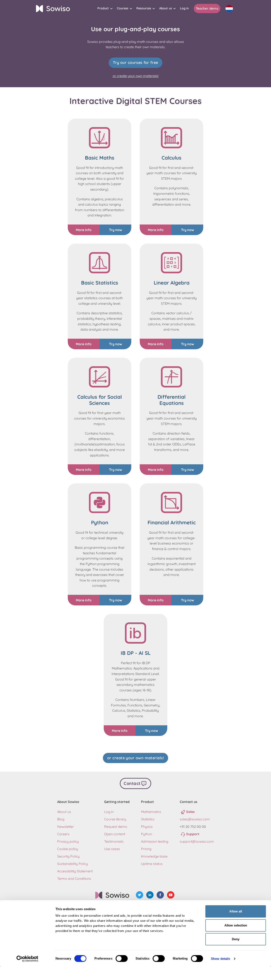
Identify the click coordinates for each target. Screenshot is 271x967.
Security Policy (68, 856)
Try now (115, 230)
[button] (105, 8)
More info (83, 230)
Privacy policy (68, 841)
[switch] (122, 958)
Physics (147, 826)
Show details (220, 958)
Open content (114, 834)
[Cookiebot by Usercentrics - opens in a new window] (27, 959)
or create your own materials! (136, 76)
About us (64, 812)
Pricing (146, 849)
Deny (235, 939)
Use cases (112, 849)
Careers (63, 834)
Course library (115, 819)
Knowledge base (154, 856)
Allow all (235, 911)
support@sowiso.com (197, 841)
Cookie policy (67, 849)
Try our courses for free (135, 62)
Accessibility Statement (75, 871)
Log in (109, 812)
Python (146, 834)
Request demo (115, 826)
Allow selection (235, 925)
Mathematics (151, 812)
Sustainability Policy (72, 864)
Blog (60, 819)
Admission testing (154, 841)
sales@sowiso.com (195, 819)
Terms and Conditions (74, 878)
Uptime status (152, 864)
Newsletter (65, 826)
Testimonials (114, 841)
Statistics (148, 819)
